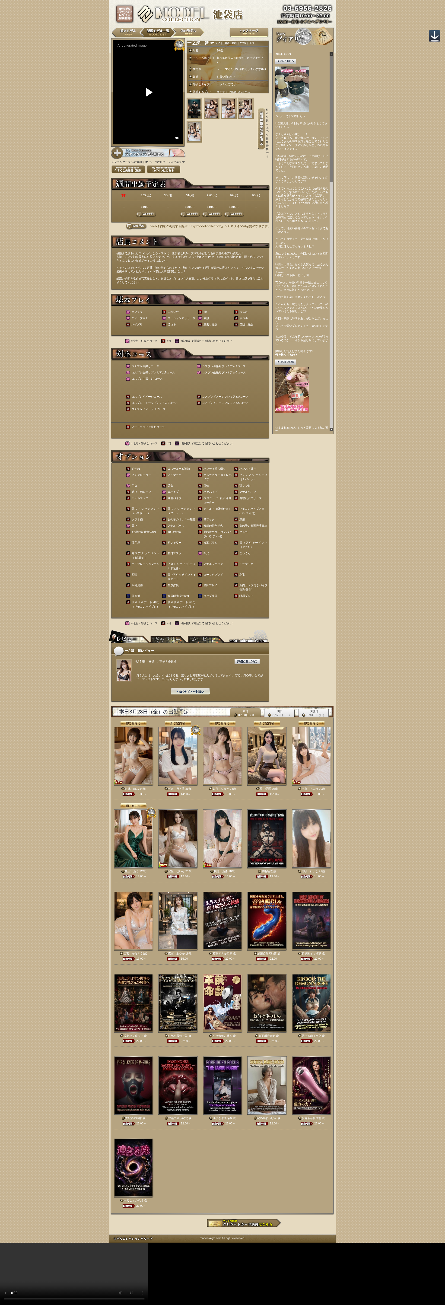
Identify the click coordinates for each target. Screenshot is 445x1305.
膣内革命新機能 (311, 1118)
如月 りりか (221, 788)
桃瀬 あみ (221, 871)
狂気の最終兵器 (178, 1036)
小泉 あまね (310, 788)
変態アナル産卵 (222, 953)
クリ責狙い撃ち (222, 1036)
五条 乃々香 (176, 788)
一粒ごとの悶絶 (133, 1200)
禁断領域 (267, 871)
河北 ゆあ (132, 788)
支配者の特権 (133, 1118)
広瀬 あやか (176, 953)
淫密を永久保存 (222, 1118)
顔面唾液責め (267, 1036)
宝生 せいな (176, 871)
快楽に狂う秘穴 (178, 1118)
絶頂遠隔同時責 (267, 953)
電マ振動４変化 (311, 1036)
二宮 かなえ (132, 953)
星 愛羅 (265, 788)
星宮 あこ (132, 871)
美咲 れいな (310, 871)
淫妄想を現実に (133, 1036)
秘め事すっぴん (267, 1118)
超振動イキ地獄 (311, 953)
